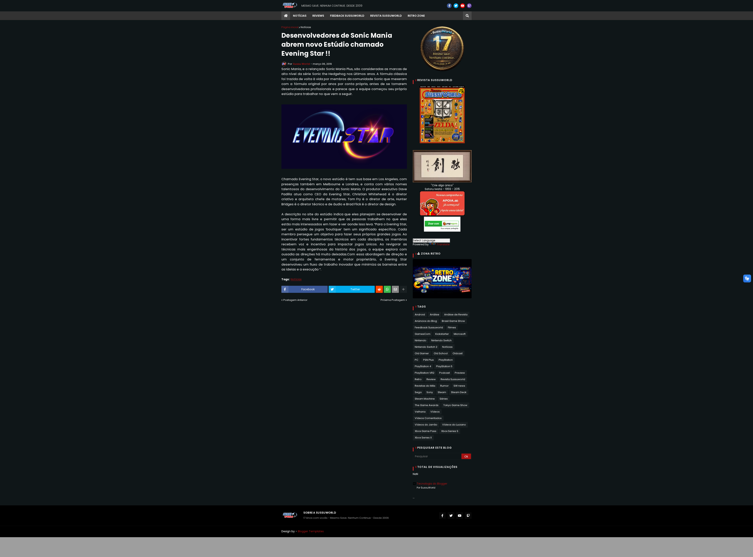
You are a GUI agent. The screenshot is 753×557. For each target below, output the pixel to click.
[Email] (395, 289)
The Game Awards (426, 405)
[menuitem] (285, 15)
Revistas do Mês (425, 386)
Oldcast (458, 353)
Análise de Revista (455, 314)
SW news (459, 386)
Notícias (306, 27)
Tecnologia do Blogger (432, 483)
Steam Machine (425, 399)
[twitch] (469, 5)
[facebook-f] (449, 5)
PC (416, 360)
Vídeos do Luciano (454, 424)
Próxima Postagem (393, 300)
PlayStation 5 (444, 366)
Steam (442, 392)
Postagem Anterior (295, 300)
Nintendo (420, 340)
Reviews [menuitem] (318, 16)
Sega (418, 392)
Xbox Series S (449, 431)
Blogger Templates (311, 531)
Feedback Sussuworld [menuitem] (347, 16)
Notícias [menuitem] (299, 16)
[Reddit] (379, 289)
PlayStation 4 (423, 366)
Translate (443, 244)
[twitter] (456, 5)
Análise (434, 314)
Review (431, 379)
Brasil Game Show (453, 321)
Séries (444, 399)
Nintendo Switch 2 (426, 347)
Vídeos (435, 412)
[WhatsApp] (387, 289)
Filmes (452, 327)
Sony (430, 392)
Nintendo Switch (441, 340)
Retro (418, 379)
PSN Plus (428, 360)
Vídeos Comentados (428, 418)
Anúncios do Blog (426, 321)
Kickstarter (442, 334)
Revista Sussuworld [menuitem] (386, 16)
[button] (467, 15)
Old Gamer (422, 353)
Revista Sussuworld (453, 379)
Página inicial (289, 27)
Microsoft (460, 334)
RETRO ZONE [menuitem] (416, 16)
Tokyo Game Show (455, 405)
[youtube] (462, 5)
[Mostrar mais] (403, 289)
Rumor (444, 386)
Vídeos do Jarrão (426, 424)
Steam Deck (459, 392)
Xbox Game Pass (425, 431)
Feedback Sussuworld (429, 327)
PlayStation (446, 360)
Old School (441, 353)
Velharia (420, 412)
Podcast (444, 373)
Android (420, 314)
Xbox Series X (423, 437)
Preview (460, 373)
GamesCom (422, 334)
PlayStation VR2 (424, 373)
